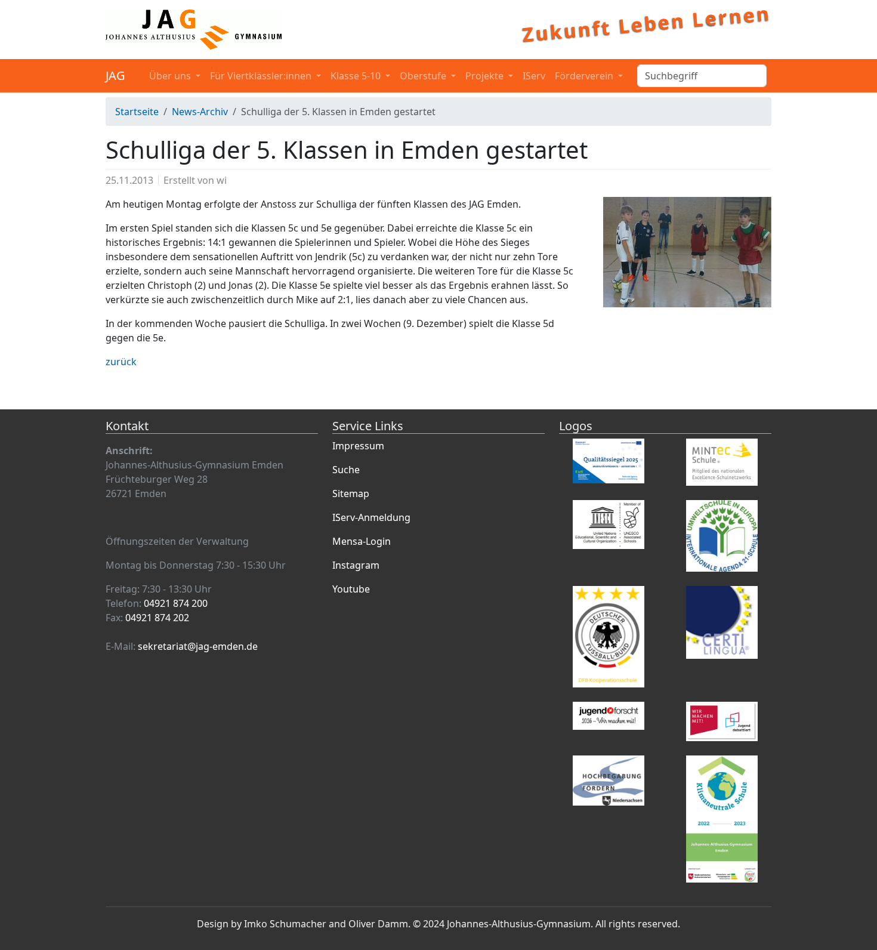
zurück (121, 361)
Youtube (351, 589)
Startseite (137, 111)
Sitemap (350, 493)
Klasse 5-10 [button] (357, 75)
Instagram (355, 565)
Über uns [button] (171, 75)
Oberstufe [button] (424, 75)
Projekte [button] (485, 75)
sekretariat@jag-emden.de (198, 646)
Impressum (358, 445)
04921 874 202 (157, 617)
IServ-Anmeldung (371, 517)
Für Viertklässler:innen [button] (262, 75)
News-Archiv (200, 111)
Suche (346, 469)
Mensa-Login (361, 541)
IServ (534, 75)
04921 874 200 (176, 603)
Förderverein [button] (585, 75)
